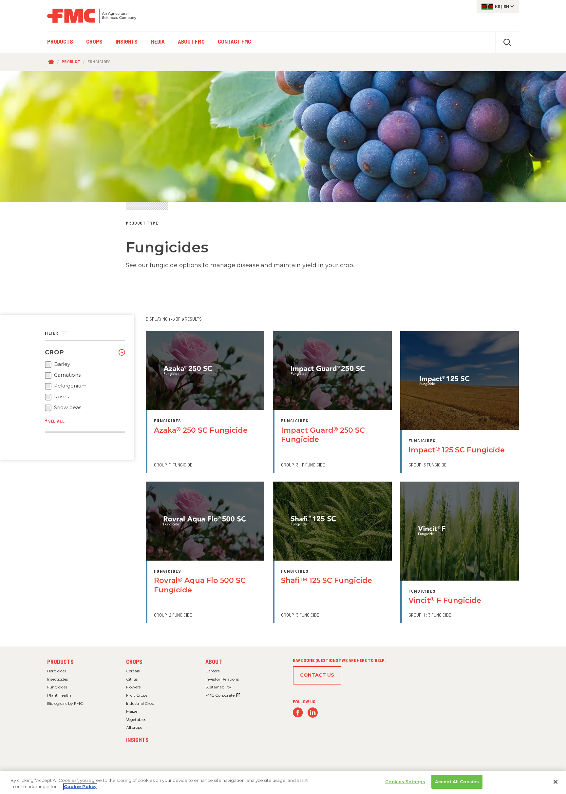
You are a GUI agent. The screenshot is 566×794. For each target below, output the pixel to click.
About (213, 661)
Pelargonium (70, 386)
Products (60, 661)
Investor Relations (222, 679)
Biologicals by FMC (65, 703)
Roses (61, 397)
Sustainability (218, 687)
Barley (62, 364)
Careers (212, 670)
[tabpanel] (283, 136)
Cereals (133, 670)
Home (52, 62)
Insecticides (57, 679)
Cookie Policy (80, 786)
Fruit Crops (136, 695)
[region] (283, 782)
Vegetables (136, 719)
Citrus (132, 679)
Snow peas (67, 407)
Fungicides (57, 687)
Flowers (133, 687)
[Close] (555, 782)
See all (56, 421)
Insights (137, 739)
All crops (134, 727)
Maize (131, 711)
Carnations (67, 375)
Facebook (298, 712)
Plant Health (59, 695)
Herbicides (56, 670)
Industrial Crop (140, 703)
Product (71, 61)
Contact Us (317, 675)
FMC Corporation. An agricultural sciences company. (91, 15)
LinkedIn (313, 712)
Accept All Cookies (457, 781)
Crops (134, 661)
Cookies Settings (405, 781)
